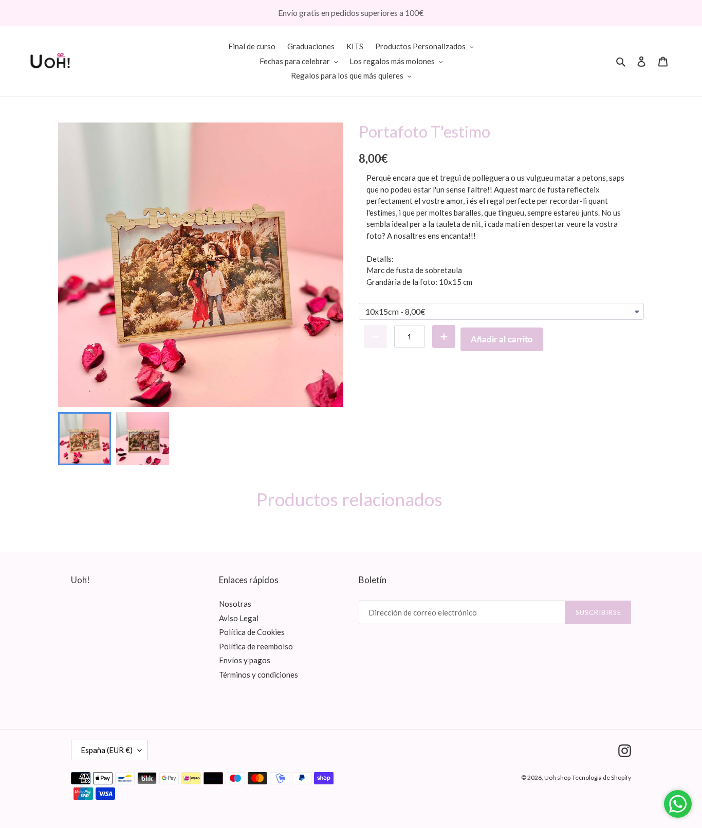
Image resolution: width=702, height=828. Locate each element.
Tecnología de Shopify (601, 777)
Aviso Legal (238, 618)
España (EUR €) (107, 750)
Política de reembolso (256, 646)
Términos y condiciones (258, 674)
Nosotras (235, 603)
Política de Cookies (252, 632)
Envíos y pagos (244, 660)
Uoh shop (557, 777)
